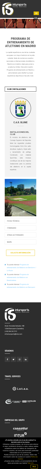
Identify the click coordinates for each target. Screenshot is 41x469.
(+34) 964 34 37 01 (11, 331)
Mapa (9, 242)
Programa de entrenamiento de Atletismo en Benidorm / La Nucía (21, 267)
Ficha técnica (13, 221)
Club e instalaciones (16, 89)
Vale (34, 466)
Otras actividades (15, 235)
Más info (31, 463)
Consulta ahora (36, 18)
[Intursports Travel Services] (14, 9)
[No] (38, 453)
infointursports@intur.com (13, 334)
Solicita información (20, 253)
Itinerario (11, 228)
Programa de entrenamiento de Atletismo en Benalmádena (18, 277)
